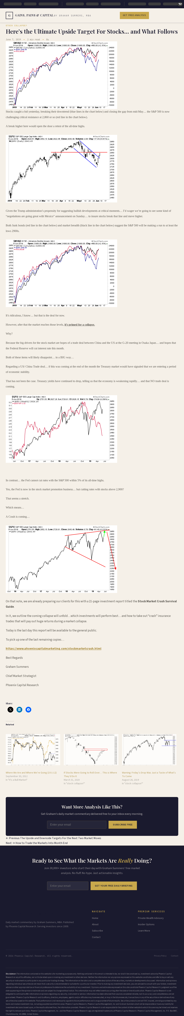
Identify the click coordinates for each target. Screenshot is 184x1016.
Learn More (144, 931)
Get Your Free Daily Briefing (114, 886)
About (95, 924)
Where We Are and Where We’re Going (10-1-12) (31, 773)
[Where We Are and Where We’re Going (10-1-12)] (33, 749)
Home (95, 918)
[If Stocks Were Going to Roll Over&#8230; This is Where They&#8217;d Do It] (91, 749)
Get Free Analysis (134, 15)
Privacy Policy (160, 955)
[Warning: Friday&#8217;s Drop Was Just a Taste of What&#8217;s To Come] (149, 749)
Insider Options (146, 924)
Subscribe (97, 931)
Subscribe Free (123, 825)
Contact (96, 937)
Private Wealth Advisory (151, 918)
